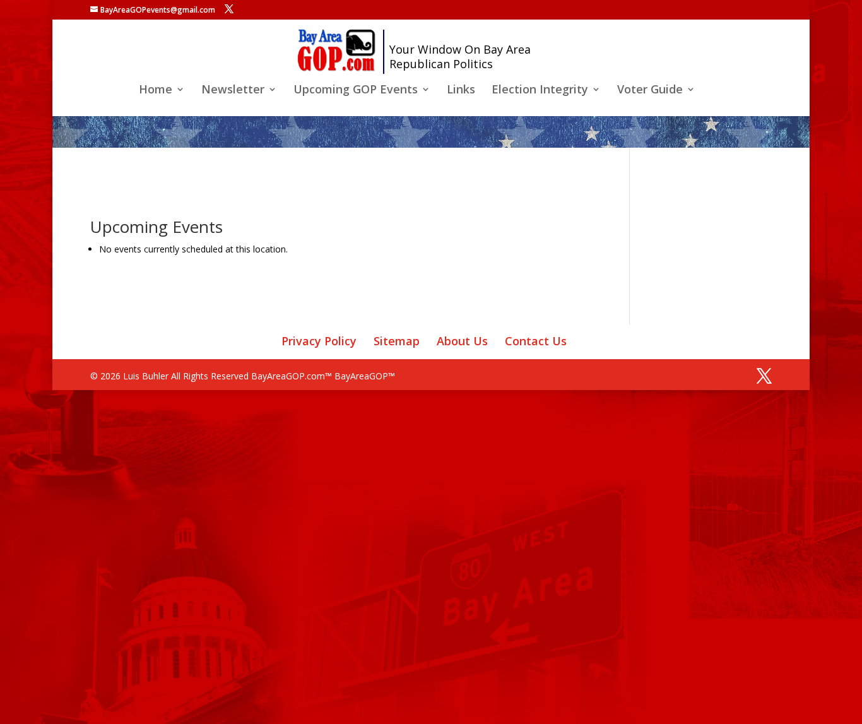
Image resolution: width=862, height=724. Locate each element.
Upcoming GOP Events (355, 91)
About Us (462, 340)
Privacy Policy (319, 340)
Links (461, 91)
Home (155, 91)
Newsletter (232, 91)
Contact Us (536, 340)
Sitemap (397, 340)
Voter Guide (650, 91)
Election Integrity (540, 91)
